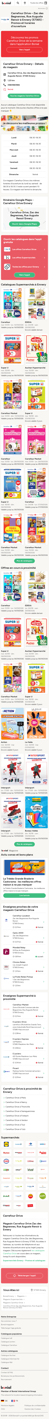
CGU (3, 1409)
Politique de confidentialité (34, 1405)
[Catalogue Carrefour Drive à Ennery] (30, 1186)
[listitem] (12, 309)
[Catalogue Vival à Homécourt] (30, 1169)
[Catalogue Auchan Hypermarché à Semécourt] (6, 1152)
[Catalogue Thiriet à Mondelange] (30, 1205)
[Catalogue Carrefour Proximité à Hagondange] (18, 1178)
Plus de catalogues (24, 561)
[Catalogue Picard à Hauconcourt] (42, 1161)
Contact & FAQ (7, 1372)
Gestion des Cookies (32, 1409)
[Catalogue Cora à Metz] (6, 1161)
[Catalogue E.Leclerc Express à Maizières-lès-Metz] (18, 1196)
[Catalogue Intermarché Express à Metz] (6, 1205)
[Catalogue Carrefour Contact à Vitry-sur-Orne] (18, 1186)
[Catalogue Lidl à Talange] (6, 1144)
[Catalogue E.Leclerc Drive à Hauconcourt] (6, 1186)
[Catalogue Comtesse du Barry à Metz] (42, 1186)
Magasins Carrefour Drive (13, 1303)
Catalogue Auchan (8, 1355)
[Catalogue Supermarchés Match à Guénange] (6, 1169)
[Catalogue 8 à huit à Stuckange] (6, 1196)
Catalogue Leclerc (8, 1342)
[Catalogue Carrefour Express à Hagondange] (42, 1178)
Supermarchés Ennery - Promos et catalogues (24, 1260)
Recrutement (6, 1379)
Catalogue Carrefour (9, 1345)
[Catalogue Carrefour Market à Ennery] (30, 1152)
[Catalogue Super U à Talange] (42, 1144)
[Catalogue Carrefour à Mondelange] (30, 1144)
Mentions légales (7, 1405)
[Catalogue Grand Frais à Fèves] (30, 1196)
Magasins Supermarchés (13, 1299)
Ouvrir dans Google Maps (24, 224)
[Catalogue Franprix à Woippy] (6, 1178)
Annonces (41, 8)
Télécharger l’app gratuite (11, 1328)
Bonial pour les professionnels (12, 1376)
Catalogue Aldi (6, 1362)
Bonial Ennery (8, 1296)
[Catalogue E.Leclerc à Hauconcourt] (18, 1144)
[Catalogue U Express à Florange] (42, 1169)
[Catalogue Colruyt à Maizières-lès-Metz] (18, 1169)
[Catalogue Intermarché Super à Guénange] (18, 1152)
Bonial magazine (7, 1325)
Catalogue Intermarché (10, 1359)
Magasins (20, 1296)
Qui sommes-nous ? (9, 1321)
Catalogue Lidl (6, 1338)
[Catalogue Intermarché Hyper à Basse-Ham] (18, 1205)
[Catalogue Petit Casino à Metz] (30, 1161)
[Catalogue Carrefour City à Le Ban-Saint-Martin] (18, 1161)
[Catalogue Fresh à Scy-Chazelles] (42, 1196)
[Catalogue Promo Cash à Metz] (30, 1178)
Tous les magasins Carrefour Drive (24, 96)
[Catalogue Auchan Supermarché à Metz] (42, 1152)
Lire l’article (24, 895)
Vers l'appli (24, 49)
